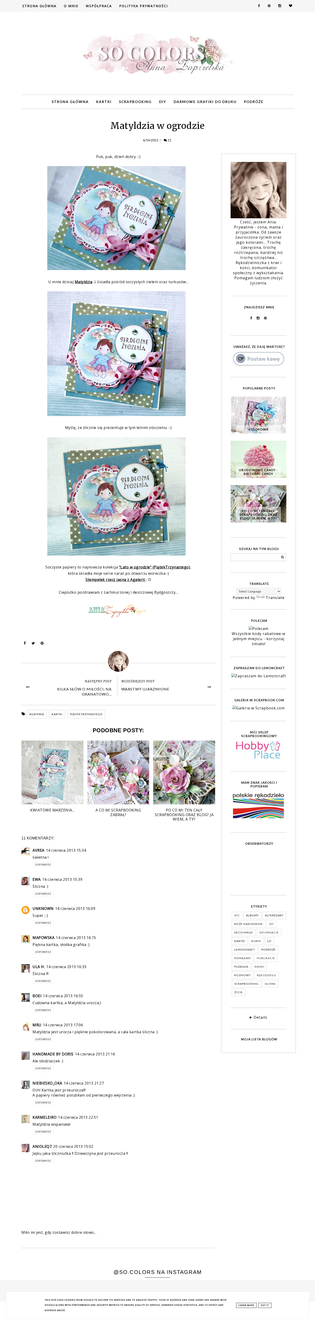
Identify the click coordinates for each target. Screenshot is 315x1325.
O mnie (71, 6)
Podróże (254, 102)
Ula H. (39, 966)
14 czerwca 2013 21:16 (95, 1054)
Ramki (259, 966)
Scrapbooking (135, 102)
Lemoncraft (244, 949)
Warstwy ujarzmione (145, 689)
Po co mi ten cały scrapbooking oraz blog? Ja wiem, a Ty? (258, 514)
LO (269, 941)
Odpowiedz (43, 864)
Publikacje (266, 958)
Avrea (39, 850)
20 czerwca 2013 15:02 (73, 1146)
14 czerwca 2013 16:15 (76, 937)
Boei (37, 995)
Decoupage (243, 932)
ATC (237, 915)
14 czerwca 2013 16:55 (63, 995)
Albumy (252, 915)
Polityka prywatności (143, 6)
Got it (265, 1305)
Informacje (269, 932)
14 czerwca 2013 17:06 (63, 1024)
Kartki (104, 102)
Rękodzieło (266, 975)
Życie (238, 992)
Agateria (36, 714)
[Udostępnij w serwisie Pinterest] (42, 644)
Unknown (43, 908)
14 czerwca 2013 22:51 (78, 1117)
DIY (162, 102)
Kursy (256, 941)
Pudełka (241, 966)
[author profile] (118, 661)
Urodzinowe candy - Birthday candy (258, 472)
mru (37, 1024)
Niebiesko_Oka (47, 1083)
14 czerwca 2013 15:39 (62, 879)
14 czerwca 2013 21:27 (84, 1083)
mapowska (43, 937)
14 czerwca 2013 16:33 (66, 966)
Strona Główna (39, 6)
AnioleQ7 (42, 1146)
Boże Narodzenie (248, 924)
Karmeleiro (44, 1117)
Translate (275, 597)
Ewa (37, 879)
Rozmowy (242, 975)
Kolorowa (258, 429)
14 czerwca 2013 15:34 (66, 850)
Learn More (246, 1305)
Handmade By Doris (53, 1054)
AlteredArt (274, 915)
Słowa (270, 983)
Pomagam (242, 958)
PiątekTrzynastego (86, 714)
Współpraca (99, 6)
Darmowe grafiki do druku (205, 102)
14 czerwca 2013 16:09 (75, 908)
